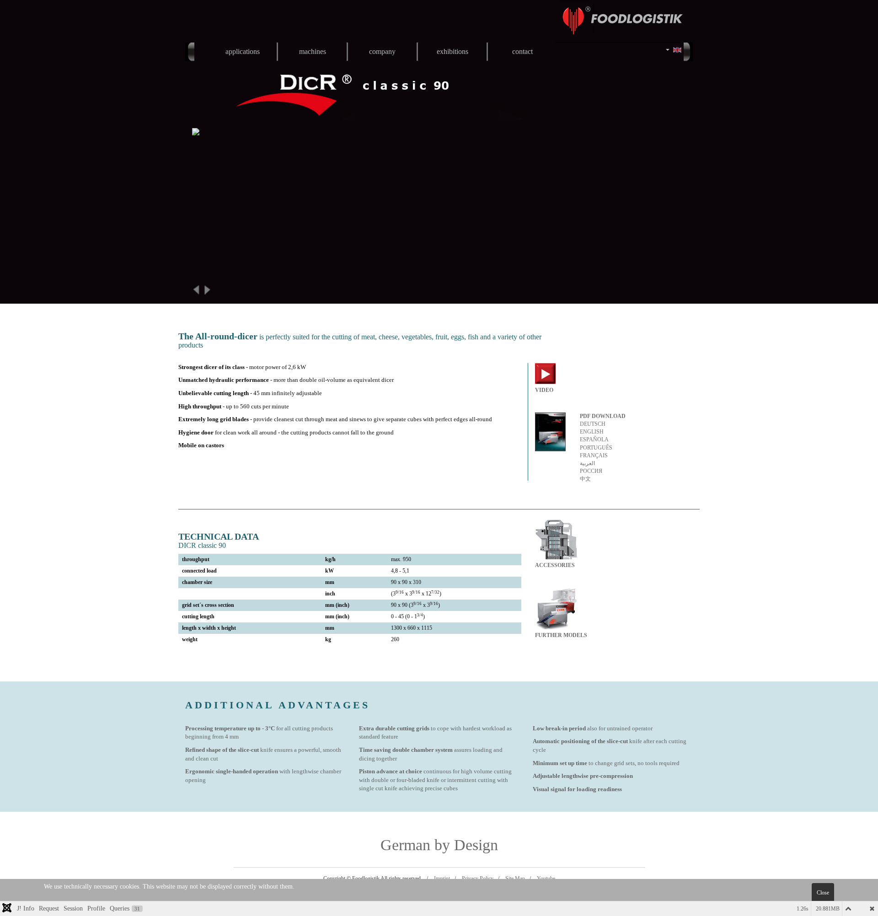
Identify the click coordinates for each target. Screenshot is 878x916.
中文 (585, 479)
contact (522, 51)
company (382, 51)
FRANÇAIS (594, 455)
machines (312, 51)
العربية (587, 463)
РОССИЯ (591, 471)
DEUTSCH (592, 424)
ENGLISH (592, 432)
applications (242, 51)
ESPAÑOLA (594, 439)
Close (823, 892)
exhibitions (452, 51)
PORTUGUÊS (596, 448)
